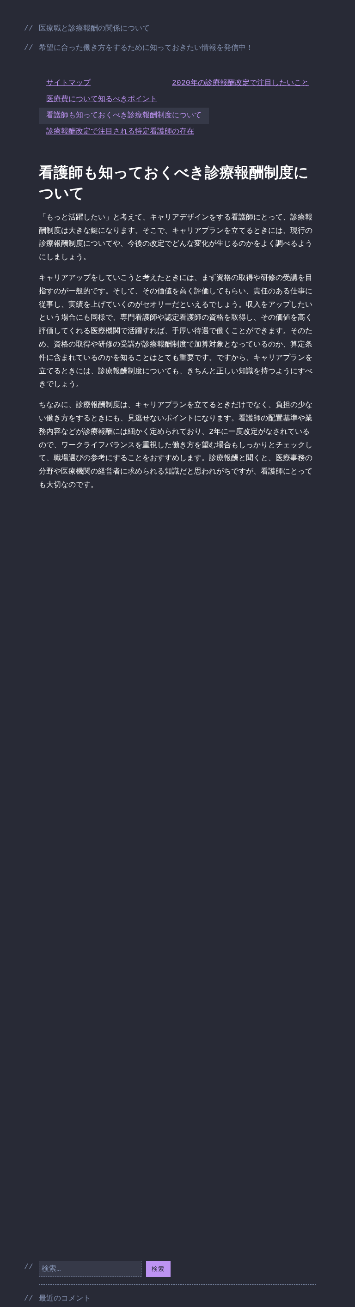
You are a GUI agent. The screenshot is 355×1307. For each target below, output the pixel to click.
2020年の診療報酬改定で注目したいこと (240, 83)
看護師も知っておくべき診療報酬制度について (124, 115)
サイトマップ (68, 83)
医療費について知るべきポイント (101, 99)
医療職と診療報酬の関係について (94, 28)
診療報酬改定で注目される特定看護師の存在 (120, 132)
